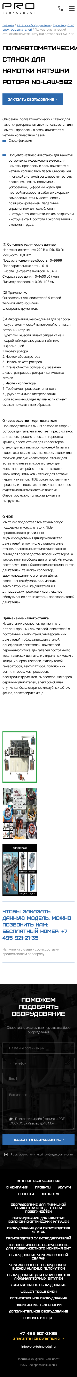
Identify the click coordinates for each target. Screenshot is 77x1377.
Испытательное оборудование (38, 1298)
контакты (50, 1193)
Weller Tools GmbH (39, 1291)
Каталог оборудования (34, 25)
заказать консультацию (36, 1338)
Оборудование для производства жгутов (38, 1229)
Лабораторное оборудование (38, 1285)
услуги (64, 1187)
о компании (17, 1187)
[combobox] (7, 1063)
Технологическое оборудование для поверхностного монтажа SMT (38, 1246)
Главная (8, 25)
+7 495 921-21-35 (60, 8)
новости (26, 1193)
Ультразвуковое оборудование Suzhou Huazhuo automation (38, 1266)
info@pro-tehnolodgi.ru (38, 1346)
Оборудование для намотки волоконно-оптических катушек (38, 1219)
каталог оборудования (38, 1180)
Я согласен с (41, 1154)
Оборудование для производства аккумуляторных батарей (38, 1276)
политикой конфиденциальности (51, 1154)
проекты (43, 1187)
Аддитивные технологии (39, 1304)
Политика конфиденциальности (38, 1359)
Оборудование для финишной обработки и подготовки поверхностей (38, 1208)
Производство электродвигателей (38, 1238)
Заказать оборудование (31, 99)
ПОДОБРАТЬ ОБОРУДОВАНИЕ (37, 1139)
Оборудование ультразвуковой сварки (38, 1256)
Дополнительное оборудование (38, 1311)
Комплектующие (38, 1318)
